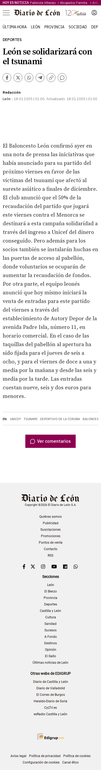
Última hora (15, 27)
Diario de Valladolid (50, 688)
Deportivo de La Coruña (60, 419)
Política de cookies (76, 756)
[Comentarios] (62, 77)
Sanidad (50, 624)
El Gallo (50, 656)
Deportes (12, 40)
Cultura (50, 617)
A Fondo (50, 637)
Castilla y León (50, 611)
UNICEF (15, 419)
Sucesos (50, 630)
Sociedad (78, 27)
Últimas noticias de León (50, 663)
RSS (50, 555)
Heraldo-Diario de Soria (50, 701)
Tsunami (30, 419)
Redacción (12, 92)
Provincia (54, 27)
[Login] (94, 13)
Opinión (50, 650)
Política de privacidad (45, 756)
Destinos (50, 643)
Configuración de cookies (41, 762)
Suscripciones (50, 529)
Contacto (50, 549)
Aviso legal (18, 756)
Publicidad (50, 523)
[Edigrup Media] (50, 736)
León (35, 27)
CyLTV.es (50, 708)
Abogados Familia (74, 3)
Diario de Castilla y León (50, 682)
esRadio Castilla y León (50, 714)
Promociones (50, 536)
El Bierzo (50, 591)
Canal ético (70, 762)
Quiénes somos (50, 517)
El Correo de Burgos (50, 695)
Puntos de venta (50, 542)
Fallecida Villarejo (43, 3)
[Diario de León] (50, 13)
